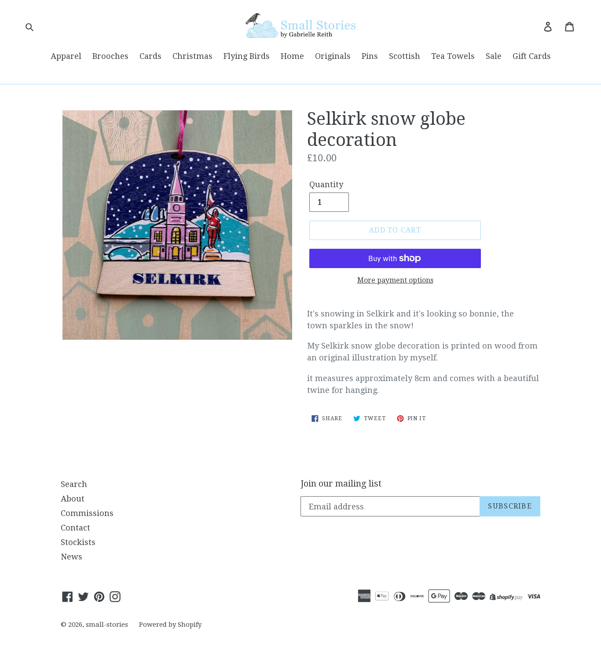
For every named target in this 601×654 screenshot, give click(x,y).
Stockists (78, 542)
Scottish (404, 56)
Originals (333, 56)
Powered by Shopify (170, 625)
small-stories (107, 625)
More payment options (395, 280)
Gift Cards (532, 56)
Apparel (66, 56)
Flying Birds (247, 56)
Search (74, 484)
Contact (75, 527)
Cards (150, 56)
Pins (370, 56)
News (71, 556)
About (72, 498)
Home (292, 56)
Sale (494, 56)
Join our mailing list (340, 483)
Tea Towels (453, 56)
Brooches (110, 56)
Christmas (192, 56)
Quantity (326, 184)
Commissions (87, 513)
